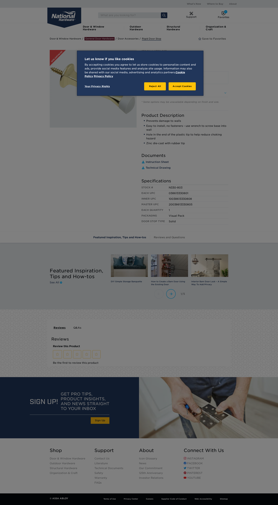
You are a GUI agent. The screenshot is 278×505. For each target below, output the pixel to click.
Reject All (155, 86)
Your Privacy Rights (97, 86)
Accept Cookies (182, 86)
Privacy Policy (103, 76)
